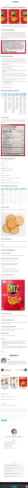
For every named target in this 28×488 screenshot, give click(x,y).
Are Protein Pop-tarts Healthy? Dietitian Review (10, 442)
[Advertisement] (14, 455)
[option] (5, 383)
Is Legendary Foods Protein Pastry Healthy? (9, 443)
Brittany (9, 359)
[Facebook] (11, 355)
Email (10, 414)
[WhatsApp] (17, 355)
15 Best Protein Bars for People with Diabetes (14, 388)
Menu (26, 1)
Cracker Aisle (11, 5)
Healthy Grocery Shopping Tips (18, 5)
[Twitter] (13, 355)
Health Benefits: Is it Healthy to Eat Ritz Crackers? (10, 399)
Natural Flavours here (7, 82)
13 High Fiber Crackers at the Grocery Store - (9, 396)
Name (2, 414)
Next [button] (26, 375)
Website (8, 366)
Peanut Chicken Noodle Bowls (7, 446)
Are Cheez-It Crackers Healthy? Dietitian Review (23, 388)
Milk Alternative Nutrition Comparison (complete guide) (5, 388)
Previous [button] (25, 375)
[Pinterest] (14, 355)
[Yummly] (16, 355)
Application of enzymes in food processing (15, 346)
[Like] (10, 355)
